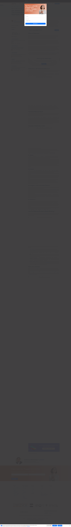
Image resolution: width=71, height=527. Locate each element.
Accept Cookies (60, 525)
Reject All (55, 525)
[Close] (70, 525)
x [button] (45, 4)
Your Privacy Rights (49, 525)
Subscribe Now (35, 23)
